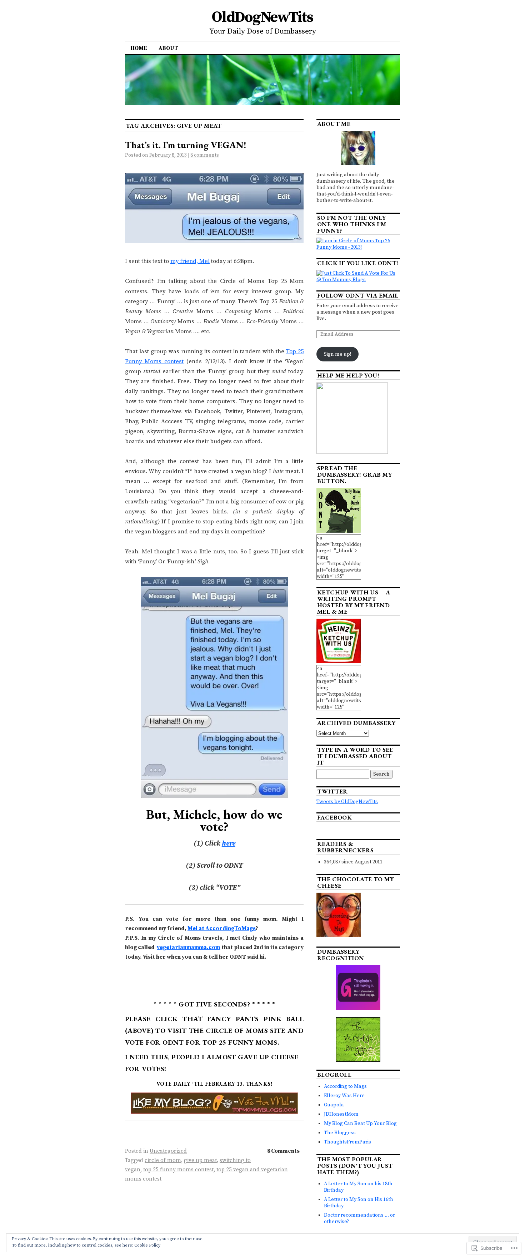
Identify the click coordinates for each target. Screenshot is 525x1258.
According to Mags (345, 1086)
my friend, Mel (190, 261)
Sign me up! (337, 354)
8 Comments (283, 1151)
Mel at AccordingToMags (222, 928)
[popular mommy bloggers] (358, 280)
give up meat (200, 1160)
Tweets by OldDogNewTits (347, 801)
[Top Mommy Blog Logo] (214, 1109)
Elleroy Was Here (344, 1095)
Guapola (334, 1105)
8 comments (204, 155)
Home (138, 48)
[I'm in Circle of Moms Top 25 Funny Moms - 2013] (358, 247)
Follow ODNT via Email (358, 295)
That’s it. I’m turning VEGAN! (185, 145)
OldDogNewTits (262, 17)
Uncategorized (168, 1151)
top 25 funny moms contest (178, 1169)
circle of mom (163, 1160)
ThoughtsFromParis (347, 1142)
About (168, 48)
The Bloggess (340, 1133)
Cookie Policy (147, 1245)
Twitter (332, 791)
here (228, 843)
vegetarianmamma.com (188, 947)
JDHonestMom (341, 1114)
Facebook (334, 817)
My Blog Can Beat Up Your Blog (360, 1123)
